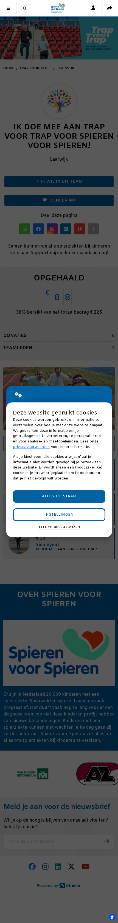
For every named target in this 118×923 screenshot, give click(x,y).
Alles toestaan (59, 496)
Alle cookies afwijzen (59, 527)
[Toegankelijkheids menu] (112, 917)
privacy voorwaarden (31, 447)
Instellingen (59, 514)
